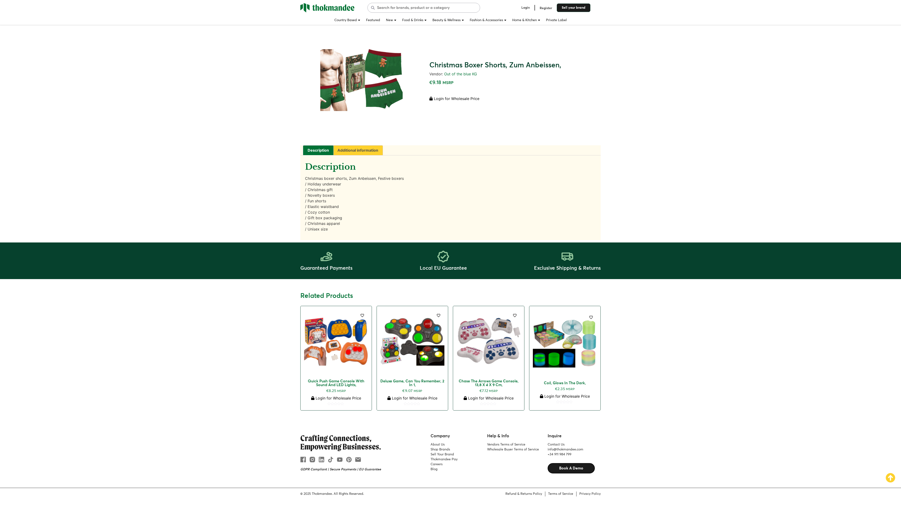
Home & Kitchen (524, 20)
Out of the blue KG (460, 74)
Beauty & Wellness (446, 20)
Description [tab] (318, 150)
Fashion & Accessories (486, 20)
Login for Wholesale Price (456, 98)
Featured (373, 20)
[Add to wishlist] (362, 315)
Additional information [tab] (357, 150)
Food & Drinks (412, 20)
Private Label (556, 20)
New (389, 20)
